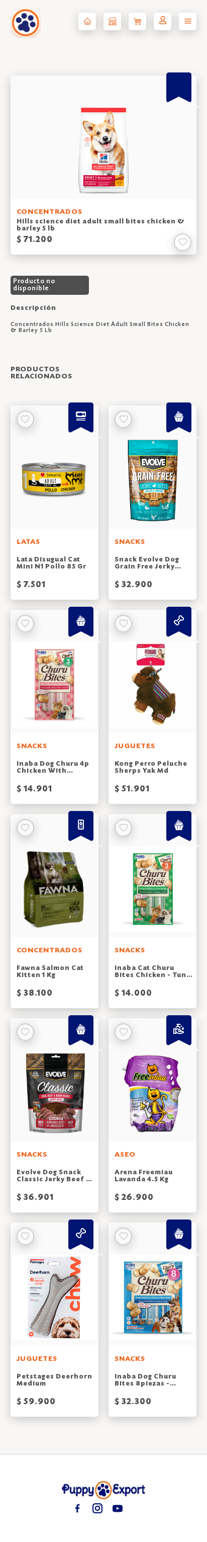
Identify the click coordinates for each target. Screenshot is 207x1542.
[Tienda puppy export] (112, 21)
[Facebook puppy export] (77, 1508)
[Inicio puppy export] (87, 21)
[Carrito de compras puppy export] (137, 21)
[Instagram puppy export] (97, 1508)
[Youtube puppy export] (117, 1508)
